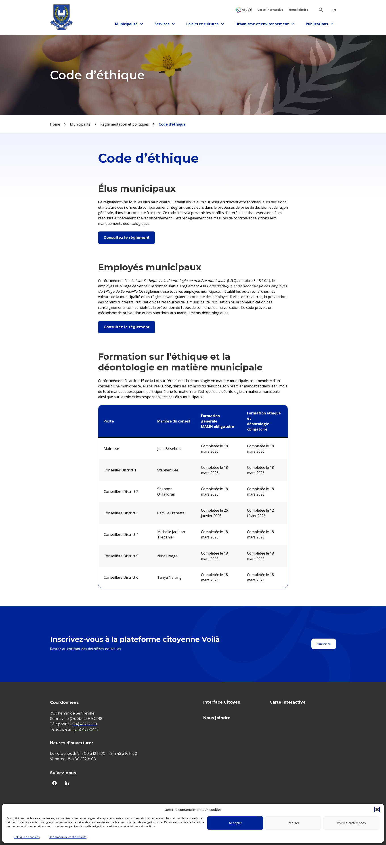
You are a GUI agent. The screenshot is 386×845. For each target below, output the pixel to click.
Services (166, 24)
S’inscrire (324, 644)
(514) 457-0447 (86, 729)
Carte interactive (270, 9)
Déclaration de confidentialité (67, 837)
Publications (318, 24)
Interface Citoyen (244, 9)
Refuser (293, 823)
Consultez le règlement (126, 237)
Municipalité (128, 24)
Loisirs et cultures (202, 24)
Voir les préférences (351, 823)
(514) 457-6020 (84, 724)
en (334, 10)
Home (55, 124)
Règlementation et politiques (124, 124)
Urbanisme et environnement (262, 24)
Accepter (235, 823)
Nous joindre (298, 9)
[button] (377, 809)
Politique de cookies (27, 837)
